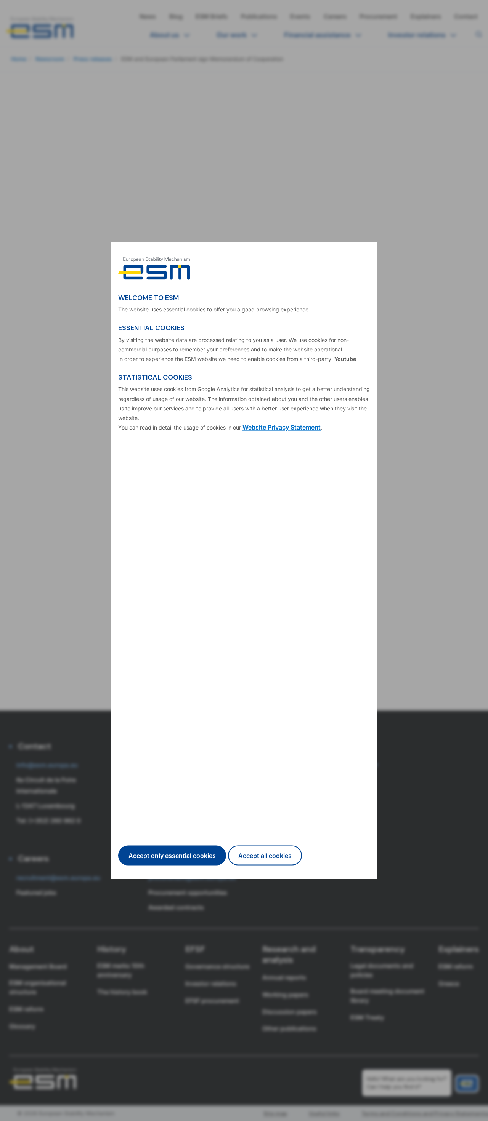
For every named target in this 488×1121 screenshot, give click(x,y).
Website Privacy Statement (281, 427)
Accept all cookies (265, 855)
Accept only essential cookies (172, 855)
